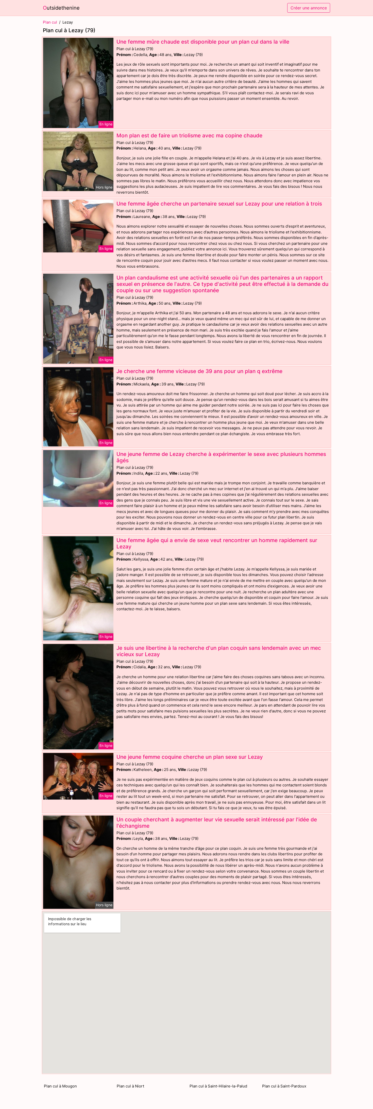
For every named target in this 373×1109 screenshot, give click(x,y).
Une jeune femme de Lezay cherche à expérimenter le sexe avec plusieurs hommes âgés (221, 457)
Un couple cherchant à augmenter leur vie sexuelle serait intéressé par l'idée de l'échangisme (216, 822)
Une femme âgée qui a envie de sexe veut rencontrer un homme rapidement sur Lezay (216, 543)
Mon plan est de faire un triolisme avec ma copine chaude (189, 135)
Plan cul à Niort (130, 1086)
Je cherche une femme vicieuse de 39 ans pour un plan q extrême (199, 371)
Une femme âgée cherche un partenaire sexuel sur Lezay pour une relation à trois (219, 203)
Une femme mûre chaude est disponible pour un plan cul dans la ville (202, 42)
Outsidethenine (61, 8)
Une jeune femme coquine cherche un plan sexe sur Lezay (189, 757)
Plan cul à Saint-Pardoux (284, 1086)
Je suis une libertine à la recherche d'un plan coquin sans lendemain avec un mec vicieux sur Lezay (218, 651)
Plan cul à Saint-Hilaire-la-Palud (218, 1086)
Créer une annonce (309, 7)
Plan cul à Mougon (60, 1086)
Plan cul (50, 22)
